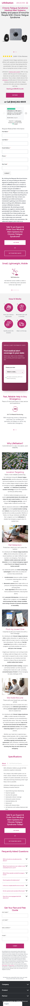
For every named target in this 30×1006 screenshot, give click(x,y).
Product (5, 990)
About (4, 763)
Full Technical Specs (15, 763)
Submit (7, 173)
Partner (4, 996)
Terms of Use (11, 965)
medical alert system (14, 72)
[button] (3, 290)
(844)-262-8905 (21, 3)
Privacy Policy (4, 965)
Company (5, 984)
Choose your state (10, 367)
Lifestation (5, 80)
